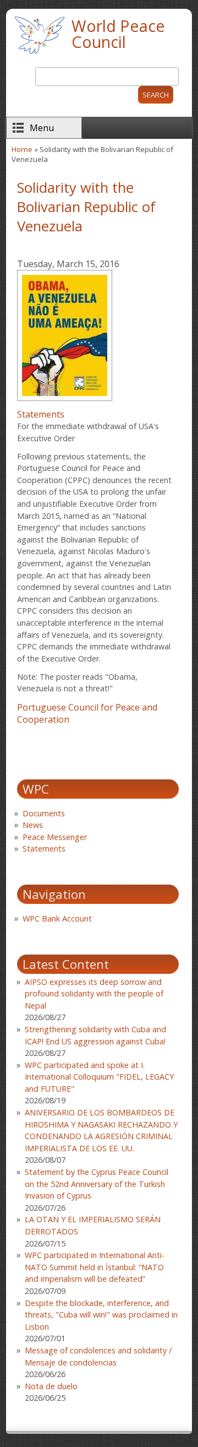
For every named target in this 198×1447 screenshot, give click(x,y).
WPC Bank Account (57, 918)
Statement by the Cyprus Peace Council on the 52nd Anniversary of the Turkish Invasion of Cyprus (96, 1184)
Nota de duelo (51, 1386)
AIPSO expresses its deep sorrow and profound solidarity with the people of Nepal (94, 994)
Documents (44, 813)
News (33, 825)
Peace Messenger (55, 837)
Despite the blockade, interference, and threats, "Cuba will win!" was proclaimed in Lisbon (101, 1315)
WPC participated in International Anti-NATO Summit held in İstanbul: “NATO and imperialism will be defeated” (94, 1267)
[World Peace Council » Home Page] (39, 55)
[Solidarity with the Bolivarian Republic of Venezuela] (64, 402)
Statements (40, 414)
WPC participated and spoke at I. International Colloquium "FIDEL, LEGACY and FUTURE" (99, 1077)
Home (22, 149)
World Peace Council (118, 33)
